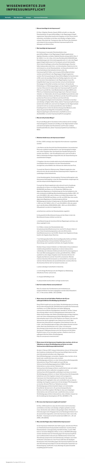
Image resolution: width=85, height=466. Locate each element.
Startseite (8, 17)
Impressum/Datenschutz (41, 17)
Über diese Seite (18, 17)
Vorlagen (28, 17)
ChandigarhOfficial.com (19, 462)
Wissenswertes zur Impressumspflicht (26, 7)
